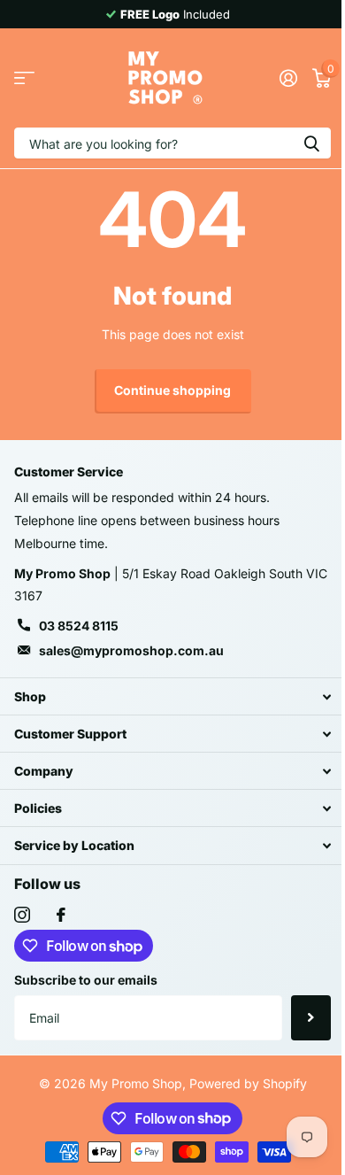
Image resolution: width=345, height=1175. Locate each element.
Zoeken (311, 143)
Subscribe (311, 1017)
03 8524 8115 (79, 625)
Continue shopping (172, 390)
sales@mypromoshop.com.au (131, 650)
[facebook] (61, 915)
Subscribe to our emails (85, 979)
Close (172, 696)
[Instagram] (22, 915)
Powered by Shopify (248, 1083)
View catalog (24, 78)
